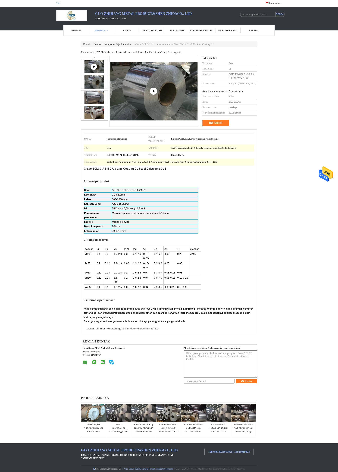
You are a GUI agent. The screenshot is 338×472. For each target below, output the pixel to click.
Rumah (76, 30)
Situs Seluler (100, 468)
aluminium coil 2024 (149, 329)
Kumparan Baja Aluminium (118, 44)
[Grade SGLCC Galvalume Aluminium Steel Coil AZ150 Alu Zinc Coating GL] (94, 82)
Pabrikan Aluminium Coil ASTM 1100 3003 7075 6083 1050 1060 (193, 429)
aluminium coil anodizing (108, 329)
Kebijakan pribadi (113, 468)
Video (127, 30)
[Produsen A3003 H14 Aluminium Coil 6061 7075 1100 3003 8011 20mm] (218, 413)
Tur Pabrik (177, 30)
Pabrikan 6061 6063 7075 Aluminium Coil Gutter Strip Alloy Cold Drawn (244, 429)
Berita (253, 30)
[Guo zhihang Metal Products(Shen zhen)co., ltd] (75, 15)
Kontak (218, 122)
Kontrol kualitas (202, 30)
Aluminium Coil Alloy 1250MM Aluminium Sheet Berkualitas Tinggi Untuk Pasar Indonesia (143, 431)
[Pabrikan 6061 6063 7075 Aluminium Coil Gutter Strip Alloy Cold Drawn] (243, 413)
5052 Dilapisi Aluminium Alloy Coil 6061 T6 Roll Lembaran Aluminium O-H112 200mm (93, 431)
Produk (100, 30)
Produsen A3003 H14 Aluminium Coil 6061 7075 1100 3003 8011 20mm (218, 429)
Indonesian (274, 3)
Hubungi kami (227, 30)
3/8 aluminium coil (130, 329)
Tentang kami (152, 30)
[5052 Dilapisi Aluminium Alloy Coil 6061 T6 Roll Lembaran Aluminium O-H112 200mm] (93, 413)
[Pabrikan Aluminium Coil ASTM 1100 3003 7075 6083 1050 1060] (193, 413)
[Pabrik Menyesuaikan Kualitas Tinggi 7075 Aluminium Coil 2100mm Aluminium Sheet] (118, 413)
